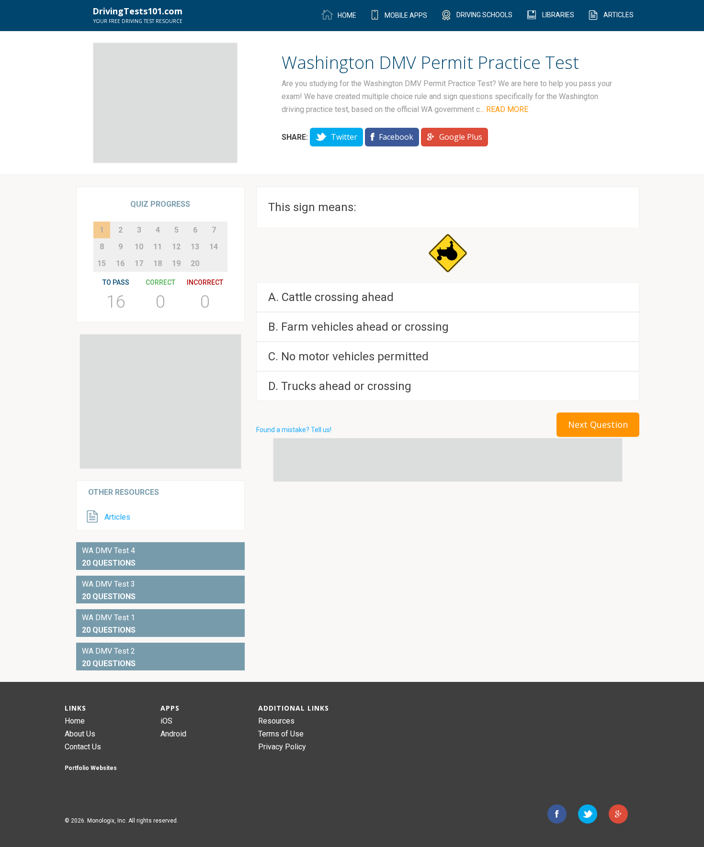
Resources (276, 720)
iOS (166, 720)
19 (176, 263)
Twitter (343, 137)
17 (139, 263)
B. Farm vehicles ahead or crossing (358, 327)
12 (176, 246)
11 (157, 246)
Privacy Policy (282, 746)
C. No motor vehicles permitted (348, 356)
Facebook (395, 137)
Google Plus (459, 137)
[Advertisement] (165, 103)
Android (173, 733)
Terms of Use (281, 733)
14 (213, 246)
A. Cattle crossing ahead (331, 297)
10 (139, 246)
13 (195, 246)
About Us (80, 733)
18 (157, 263)
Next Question (598, 424)
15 (101, 263)
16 (120, 263)
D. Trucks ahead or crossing (339, 386)
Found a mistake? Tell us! (293, 430)
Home (75, 720)
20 (195, 263)
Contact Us (83, 746)
